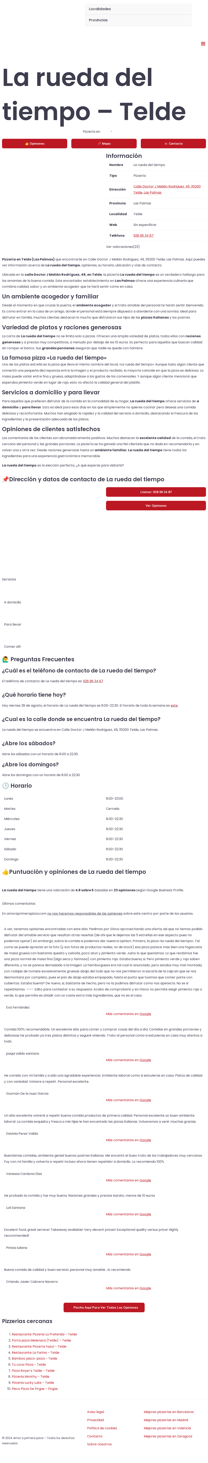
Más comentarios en (128, 1014)
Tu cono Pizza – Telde (29, 1364)
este (174, 705)
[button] (198, 14)
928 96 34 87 (93, 681)
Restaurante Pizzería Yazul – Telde (39, 1346)
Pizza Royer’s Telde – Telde (33, 1370)
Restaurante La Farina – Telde (35, 1352)
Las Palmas (122, 131)
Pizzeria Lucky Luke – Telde (33, 1382)
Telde (105, 131)
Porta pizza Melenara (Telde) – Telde (41, 1340)
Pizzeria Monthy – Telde (30, 1376)
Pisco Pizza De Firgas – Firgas (35, 1388)
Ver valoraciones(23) (123, 246)
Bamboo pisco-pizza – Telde (34, 1358)
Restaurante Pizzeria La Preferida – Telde (44, 1334)
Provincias (98, 20)
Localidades (100, 8)
